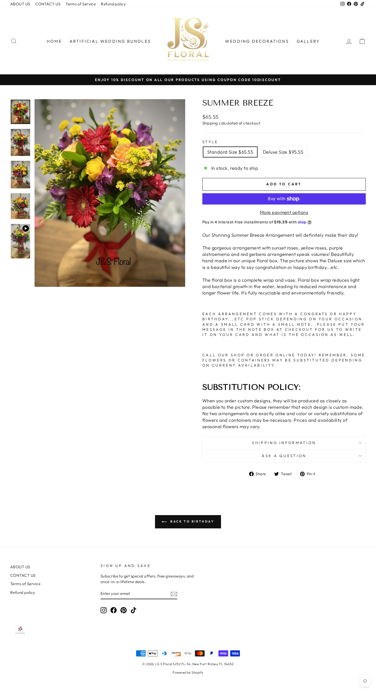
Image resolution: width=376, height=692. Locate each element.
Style (210, 142)
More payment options (284, 212)
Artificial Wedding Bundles (110, 41)
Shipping (210, 123)
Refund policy (113, 4)
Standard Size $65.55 (230, 152)
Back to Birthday (191, 521)
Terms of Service (80, 4)
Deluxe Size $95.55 (283, 152)
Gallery (308, 41)
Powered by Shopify (188, 672)
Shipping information (284, 442)
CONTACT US (48, 4)
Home (54, 41)
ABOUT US (20, 4)
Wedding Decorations (257, 41)
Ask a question (284, 455)
